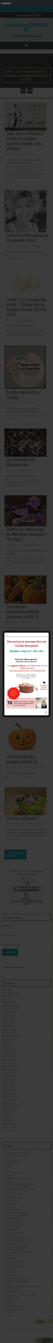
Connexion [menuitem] (6, 3)
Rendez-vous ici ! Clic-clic (26, 651)
